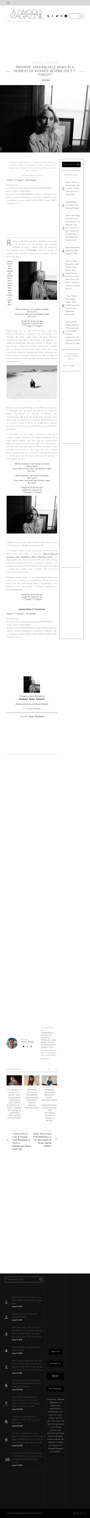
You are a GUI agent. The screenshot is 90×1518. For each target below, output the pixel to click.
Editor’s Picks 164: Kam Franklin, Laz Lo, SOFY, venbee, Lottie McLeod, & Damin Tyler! (72, 189)
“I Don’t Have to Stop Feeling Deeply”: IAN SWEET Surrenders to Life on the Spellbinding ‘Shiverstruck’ (72, 305)
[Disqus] (32, 1184)
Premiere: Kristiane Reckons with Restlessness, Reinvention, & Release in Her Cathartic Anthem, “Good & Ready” (49, 1105)
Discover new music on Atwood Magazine (31, 704)
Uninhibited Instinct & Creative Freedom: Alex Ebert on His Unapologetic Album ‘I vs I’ (48, 1040)
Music (35, 63)
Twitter (32, 699)
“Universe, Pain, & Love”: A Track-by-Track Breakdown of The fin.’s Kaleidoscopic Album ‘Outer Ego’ (21, 1140)
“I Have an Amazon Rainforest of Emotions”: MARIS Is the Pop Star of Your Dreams (26, 1420)
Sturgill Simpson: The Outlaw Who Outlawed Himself (72, 205)
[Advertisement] (45, 43)
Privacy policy (55, 1376)
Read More (45, 1059)
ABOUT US (55, 1351)
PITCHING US (55, 1363)
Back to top (77, 1513)
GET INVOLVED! (55, 1388)
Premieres (40, 63)
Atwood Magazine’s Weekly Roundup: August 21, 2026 (72, 251)
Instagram (40, 699)
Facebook (23, 699)
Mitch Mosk (46, 80)
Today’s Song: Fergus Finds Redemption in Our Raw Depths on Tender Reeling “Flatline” (42, 1138)
